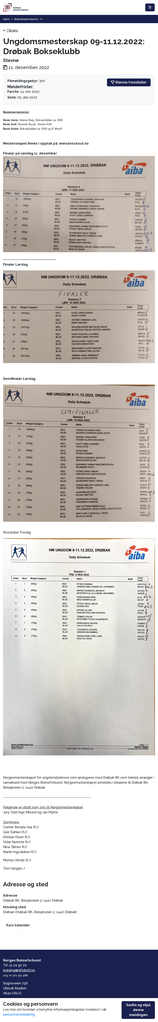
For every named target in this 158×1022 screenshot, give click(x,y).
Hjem (6, 19)
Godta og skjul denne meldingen (138, 1010)
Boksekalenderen (26, 19)
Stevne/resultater (131, 82)
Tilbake (12, 30)
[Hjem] (15, 7)
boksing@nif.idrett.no (19, 970)
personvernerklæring (19, 1014)
